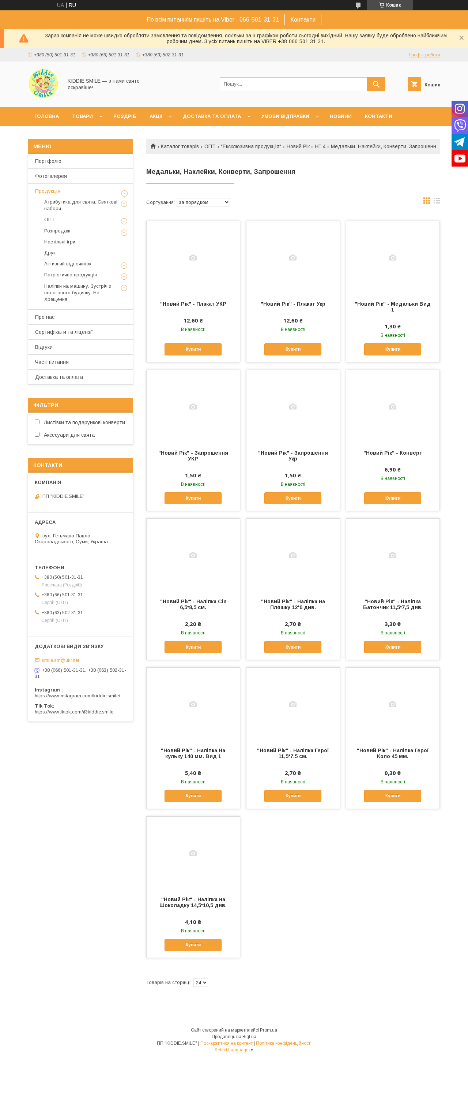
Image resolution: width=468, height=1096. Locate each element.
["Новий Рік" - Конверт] (392, 406)
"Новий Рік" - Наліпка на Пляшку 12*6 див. (293, 604)
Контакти (303, 19)
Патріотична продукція (70, 274)
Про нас (44, 317)
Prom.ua (268, 1030)
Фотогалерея (51, 176)
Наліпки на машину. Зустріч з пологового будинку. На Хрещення (77, 292)
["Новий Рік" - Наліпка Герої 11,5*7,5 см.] (293, 704)
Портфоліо (48, 161)
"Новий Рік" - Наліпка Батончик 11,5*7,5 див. (393, 604)
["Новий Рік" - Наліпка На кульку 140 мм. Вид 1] (193, 704)
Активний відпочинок (67, 263)
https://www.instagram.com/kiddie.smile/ (77, 695)
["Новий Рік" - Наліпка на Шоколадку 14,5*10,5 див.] (193, 853)
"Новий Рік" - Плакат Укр (293, 304)
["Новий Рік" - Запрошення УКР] (193, 406)
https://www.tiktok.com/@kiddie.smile (74, 712)
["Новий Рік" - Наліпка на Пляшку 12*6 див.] (293, 555)
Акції (156, 116)
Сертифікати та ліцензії (64, 332)
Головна (46, 116)
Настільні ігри (59, 242)
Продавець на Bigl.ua (234, 1036)
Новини (341, 116)
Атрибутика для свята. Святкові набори (80, 205)
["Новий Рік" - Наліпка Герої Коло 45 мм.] (392, 704)
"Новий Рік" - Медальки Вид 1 (393, 307)
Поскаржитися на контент (226, 1043)
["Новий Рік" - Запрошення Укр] (293, 406)
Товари (82, 116)
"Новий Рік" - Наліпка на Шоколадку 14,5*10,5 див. (193, 902)
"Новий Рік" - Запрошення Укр (293, 456)
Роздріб (124, 116)
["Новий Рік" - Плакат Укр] (293, 257)
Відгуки (44, 347)
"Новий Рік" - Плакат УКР (193, 304)
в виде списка (437, 202)
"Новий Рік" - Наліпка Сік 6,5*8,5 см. (193, 604)
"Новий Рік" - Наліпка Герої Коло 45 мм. (393, 753)
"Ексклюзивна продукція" (251, 146)
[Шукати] (376, 84)
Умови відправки (285, 116)
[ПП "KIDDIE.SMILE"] (43, 97)
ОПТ (210, 146)
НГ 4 (320, 146)
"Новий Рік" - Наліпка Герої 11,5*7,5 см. (293, 753)
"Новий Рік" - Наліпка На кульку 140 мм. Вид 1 (193, 753)
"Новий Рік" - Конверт (392, 453)
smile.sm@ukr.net (60, 660)
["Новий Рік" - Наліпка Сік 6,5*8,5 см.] (193, 555)
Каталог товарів (180, 146)
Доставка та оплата (212, 116)
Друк (50, 253)
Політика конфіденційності (284, 1043)
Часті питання (52, 362)
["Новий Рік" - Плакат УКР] (193, 257)
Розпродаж (57, 231)
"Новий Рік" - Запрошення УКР (193, 456)
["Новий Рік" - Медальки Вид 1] (392, 257)
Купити (193, 349)
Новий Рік (298, 146)
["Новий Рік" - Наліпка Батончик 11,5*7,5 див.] (392, 555)
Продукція (47, 191)
